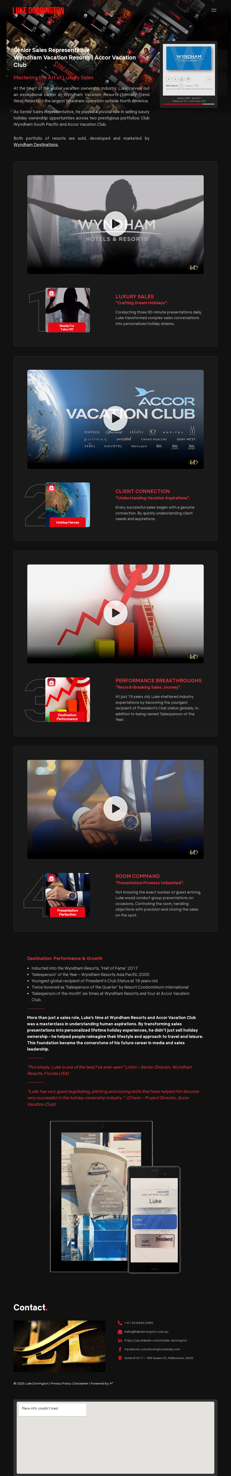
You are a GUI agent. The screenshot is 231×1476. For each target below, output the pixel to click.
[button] (213, 10)
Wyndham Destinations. (36, 144)
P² (111, 1383)
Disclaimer (81, 1383)
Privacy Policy (61, 1383)
